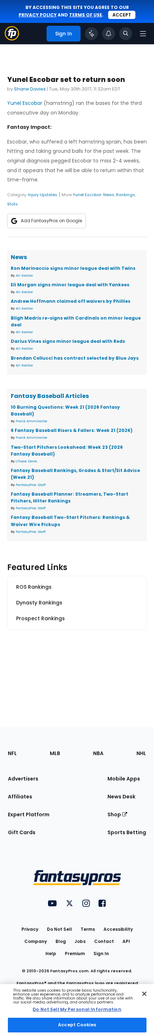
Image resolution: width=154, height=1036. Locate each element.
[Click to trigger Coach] (91, 33)
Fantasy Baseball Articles (50, 396)
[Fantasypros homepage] (12, 38)
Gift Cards (21, 832)
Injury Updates (42, 195)
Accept (121, 15)
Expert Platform (28, 814)
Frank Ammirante (31, 421)
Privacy (29, 929)
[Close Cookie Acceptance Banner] (144, 994)
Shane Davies (30, 89)
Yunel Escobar (24, 103)
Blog (61, 941)
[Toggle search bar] (125, 33)
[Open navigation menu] (142, 33)
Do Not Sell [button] (59, 929)
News (108, 195)
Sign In (101, 953)
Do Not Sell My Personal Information (77, 1009)
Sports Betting (126, 832)
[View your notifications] (108, 33)
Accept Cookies (77, 1025)
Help (50, 953)
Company (35, 941)
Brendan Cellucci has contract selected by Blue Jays (75, 358)
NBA (98, 753)
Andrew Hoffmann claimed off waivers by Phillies (70, 301)
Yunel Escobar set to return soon (66, 79)
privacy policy (38, 15)
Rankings (125, 195)
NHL (141, 753)
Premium (75, 953)
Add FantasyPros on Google (51, 221)
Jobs (80, 941)
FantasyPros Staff (30, 484)
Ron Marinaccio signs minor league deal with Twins (73, 268)
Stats (12, 204)
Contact (104, 941)
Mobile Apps (123, 778)
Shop (114, 814)
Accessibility (118, 929)
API (126, 941)
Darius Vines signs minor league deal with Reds (68, 341)
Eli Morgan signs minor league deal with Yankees (70, 285)
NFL (12, 753)
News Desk (121, 796)
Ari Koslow (24, 275)
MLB (55, 753)
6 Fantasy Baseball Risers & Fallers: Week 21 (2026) (72, 430)
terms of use (85, 15)
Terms (88, 929)
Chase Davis (26, 461)
